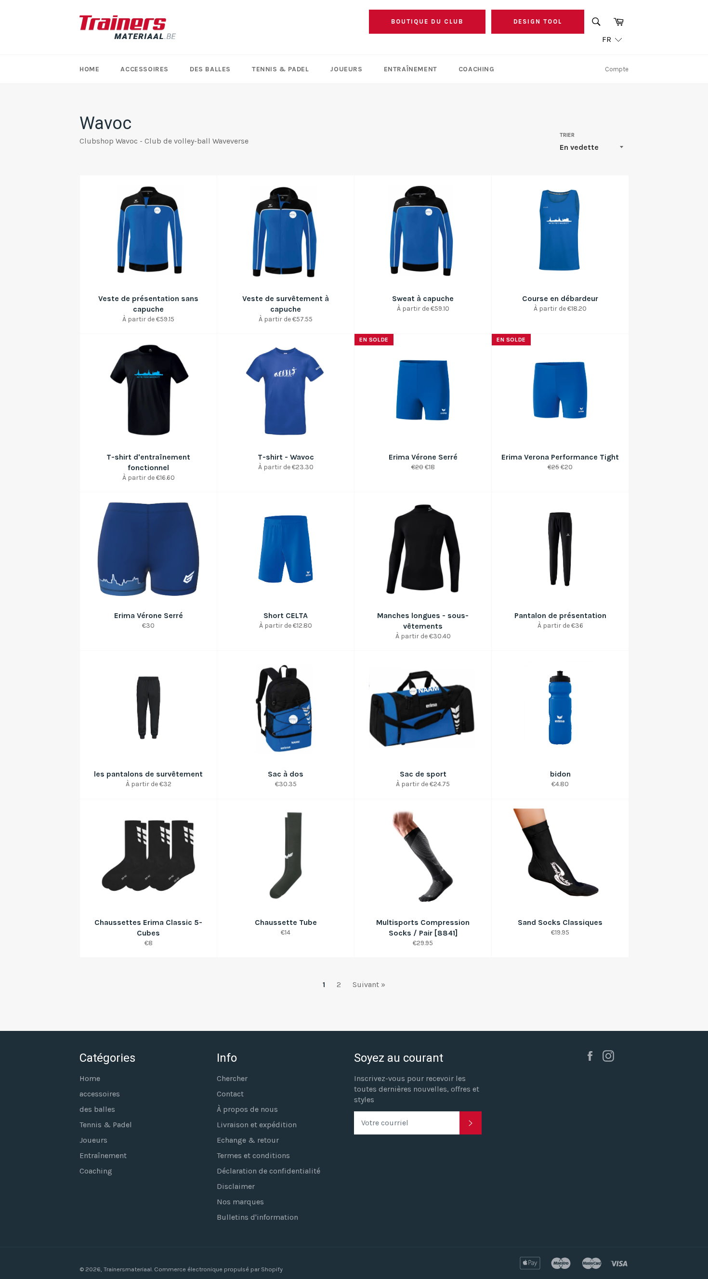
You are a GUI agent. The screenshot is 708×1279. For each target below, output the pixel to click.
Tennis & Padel (280, 69)
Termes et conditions (253, 1155)
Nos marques (240, 1201)
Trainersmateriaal (128, 1269)
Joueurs (346, 69)
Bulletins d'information (257, 1217)
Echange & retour (248, 1140)
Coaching (477, 69)
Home (89, 69)
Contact (230, 1093)
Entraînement (410, 69)
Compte (617, 69)
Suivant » (369, 984)
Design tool (537, 21)
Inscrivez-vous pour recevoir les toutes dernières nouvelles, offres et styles (416, 1089)
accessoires (144, 69)
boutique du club (427, 21)
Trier (567, 135)
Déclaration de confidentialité (268, 1170)
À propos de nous (247, 1109)
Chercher (232, 1078)
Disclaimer (236, 1186)
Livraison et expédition (257, 1124)
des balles (210, 69)
